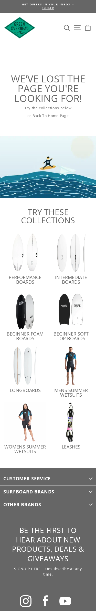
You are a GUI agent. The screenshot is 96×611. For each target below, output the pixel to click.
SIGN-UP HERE (27, 568)
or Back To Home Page (48, 115)
